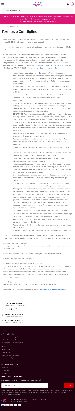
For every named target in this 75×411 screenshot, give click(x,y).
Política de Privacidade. (10, 395)
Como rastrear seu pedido (10, 355)
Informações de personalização (12, 343)
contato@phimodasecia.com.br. (55, 290)
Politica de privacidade (9, 340)
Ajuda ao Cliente (6, 352)
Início (3, 26)
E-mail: (37, 385)
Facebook (4, 368)
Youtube (4, 373)
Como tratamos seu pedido (10, 337)
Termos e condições (8, 358)
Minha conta (5, 349)
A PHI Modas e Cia (7, 334)
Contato (65, 65)
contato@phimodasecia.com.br (45, 68)
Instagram (5, 370)
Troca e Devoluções (8, 361)
